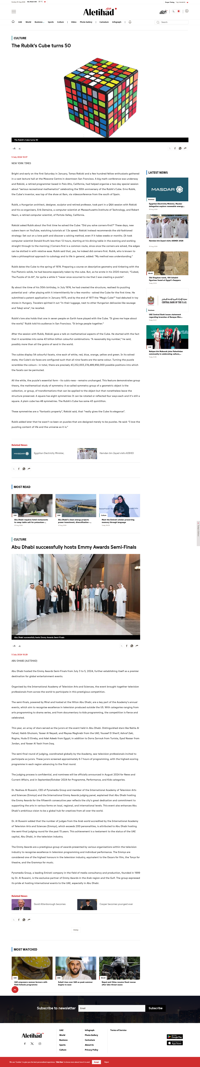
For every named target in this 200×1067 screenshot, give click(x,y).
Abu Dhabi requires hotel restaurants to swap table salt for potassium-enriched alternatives (31, 521)
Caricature (104, 22)
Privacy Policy (91, 1049)
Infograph (116, 22)
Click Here (59, 1062)
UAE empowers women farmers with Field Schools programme (30, 983)
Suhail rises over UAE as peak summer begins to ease (75, 983)
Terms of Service (118, 1030)
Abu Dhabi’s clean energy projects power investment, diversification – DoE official (74, 521)
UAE (20, 22)
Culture (60, 22)
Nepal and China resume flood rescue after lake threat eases (119, 983)
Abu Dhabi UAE (35, 1)
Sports (51, 22)
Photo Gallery (86, 22)
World (28, 22)
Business (39, 22)
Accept (96, 1062)
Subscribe (155, 1008)
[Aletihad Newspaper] (100, 11)
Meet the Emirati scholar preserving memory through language (118, 521)
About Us (89, 1044)
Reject (106, 1062)
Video (73, 22)
